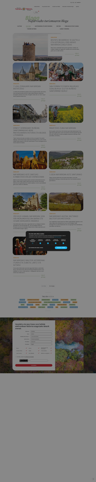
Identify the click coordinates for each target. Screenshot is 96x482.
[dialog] (48, 241)
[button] (36, 247)
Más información (57, 237)
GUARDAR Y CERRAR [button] (61, 247)
